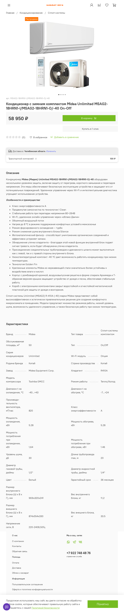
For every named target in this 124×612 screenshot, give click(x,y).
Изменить (51, 151)
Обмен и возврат (20, 573)
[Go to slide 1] (58, 94)
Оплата (15, 562)
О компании (18, 541)
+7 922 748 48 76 (79, 553)
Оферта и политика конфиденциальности (32, 589)
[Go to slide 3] (63, 94)
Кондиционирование (31, 12)
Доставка (16, 567)
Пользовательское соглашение (27, 584)
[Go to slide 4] (65, 94)
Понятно (103, 604)
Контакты (16, 546)
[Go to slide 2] (60, 94)
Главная (10, 12)
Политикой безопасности (45, 607)
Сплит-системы (56, 12)
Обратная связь (19, 551)
